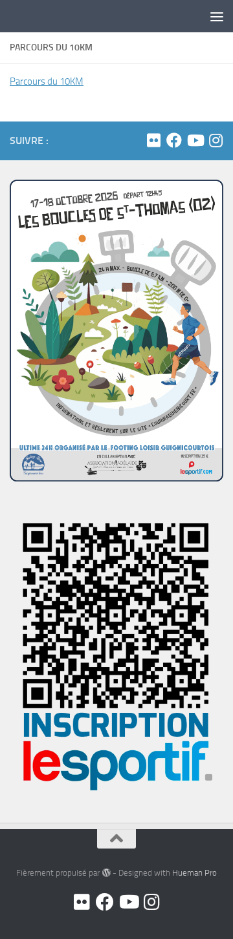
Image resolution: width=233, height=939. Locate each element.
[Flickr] (153, 140)
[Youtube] (195, 140)
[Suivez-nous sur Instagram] (215, 140)
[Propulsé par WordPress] (106, 873)
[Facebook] (174, 140)
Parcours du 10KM (46, 81)
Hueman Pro (194, 873)
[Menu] (217, 16)
